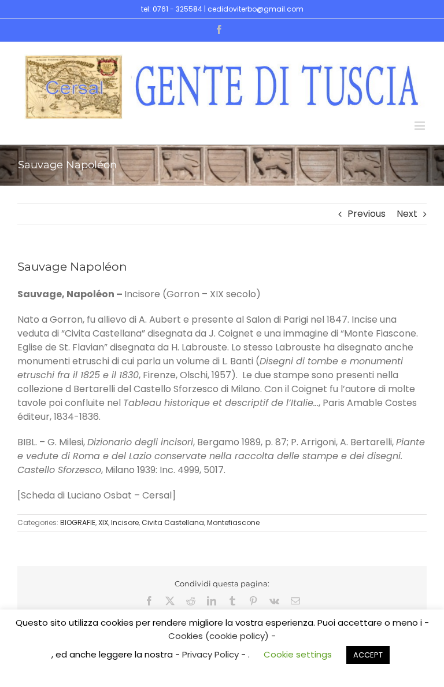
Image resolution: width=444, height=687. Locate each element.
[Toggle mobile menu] (421, 126)
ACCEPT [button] (368, 654)
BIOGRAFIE (77, 522)
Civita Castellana (173, 522)
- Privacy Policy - (211, 654)
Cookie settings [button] (298, 654)
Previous (366, 213)
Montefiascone (233, 522)
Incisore (125, 522)
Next (407, 213)
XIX (103, 522)
